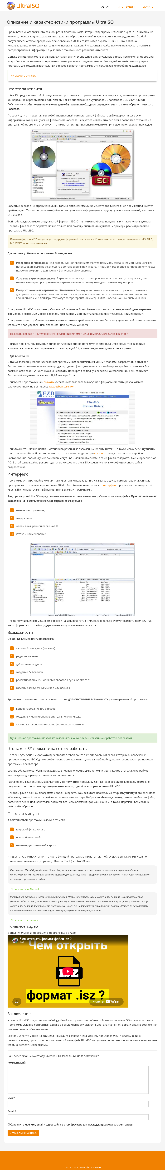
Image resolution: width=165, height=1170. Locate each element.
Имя (11, 1098)
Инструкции (126, 6)
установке (100, 453)
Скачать (148, 6)
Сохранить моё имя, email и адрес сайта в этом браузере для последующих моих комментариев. (71, 1124)
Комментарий (16, 1062)
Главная (104, 6)
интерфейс (110, 485)
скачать (49, 382)
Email (12, 1111)
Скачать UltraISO (25, 75)
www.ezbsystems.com (62, 386)
